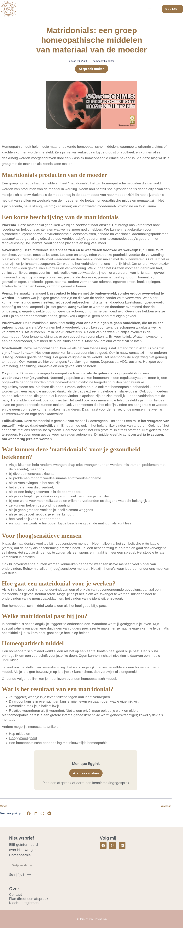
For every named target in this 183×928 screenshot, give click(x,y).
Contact (15, 894)
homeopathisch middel (98, 679)
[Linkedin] (122, 845)
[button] (149, 9)
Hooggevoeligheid (23, 738)
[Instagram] (112, 845)
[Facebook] (103, 845)
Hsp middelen (19, 734)
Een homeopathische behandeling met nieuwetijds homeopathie (58, 743)
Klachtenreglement (24, 903)
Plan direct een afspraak (28, 898)
